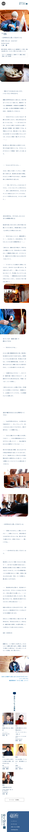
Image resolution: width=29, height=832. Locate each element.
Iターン (4, 54)
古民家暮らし (10, 54)
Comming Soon (14, 829)
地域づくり (16, 54)
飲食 (3, 56)
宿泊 (24, 54)
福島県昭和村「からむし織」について (18, 680)
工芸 (6, 56)
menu (3, 3)
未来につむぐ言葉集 (15, 826)
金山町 (9, 56)
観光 (21, 54)
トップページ (14, 821)
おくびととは (14, 824)
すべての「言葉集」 (14, 800)
